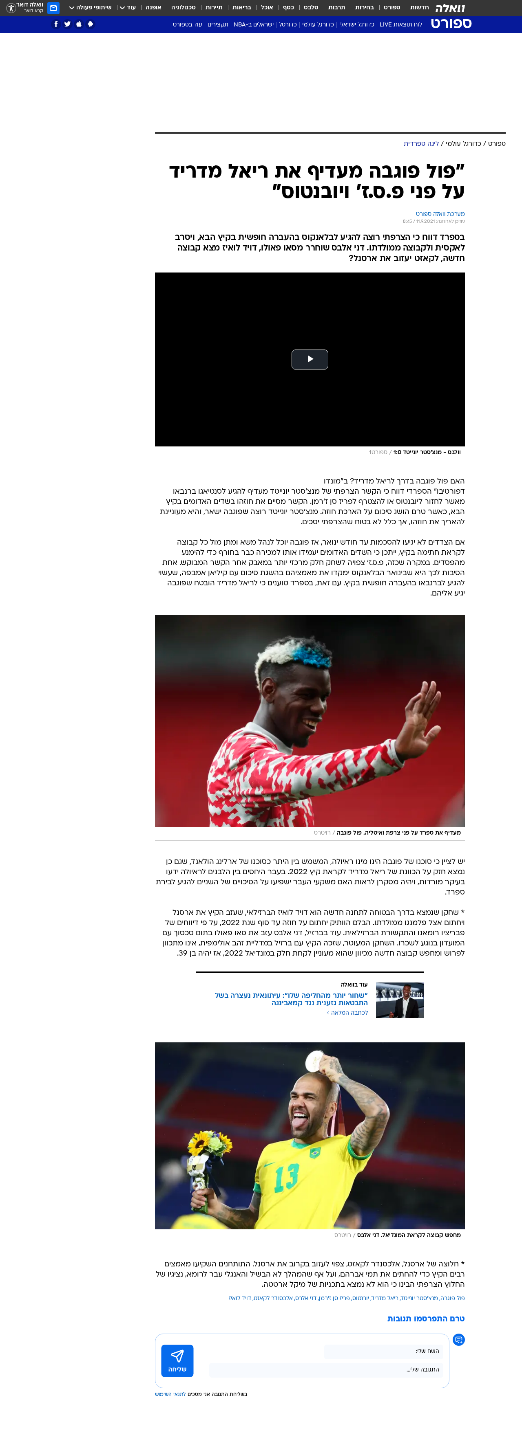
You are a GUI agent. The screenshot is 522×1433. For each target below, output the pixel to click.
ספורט (392, 8)
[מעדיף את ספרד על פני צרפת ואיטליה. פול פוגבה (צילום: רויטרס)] (310, 728)
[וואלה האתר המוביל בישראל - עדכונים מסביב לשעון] (450, 8)
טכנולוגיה (183, 8)
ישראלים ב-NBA (254, 25)
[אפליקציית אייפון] (79, 24)
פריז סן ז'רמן (334, 1298)
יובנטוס (360, 1298)
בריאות (241, 8)
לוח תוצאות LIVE (401, 25)
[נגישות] (11, 8)
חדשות (419, 8)
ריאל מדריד (385, 1298)
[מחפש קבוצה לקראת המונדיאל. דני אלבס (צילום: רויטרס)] (310, 1142)
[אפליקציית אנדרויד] (90, 24)
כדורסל (288, 25)
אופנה (153, 8)
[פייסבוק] (56, 24)
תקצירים (218, 25)
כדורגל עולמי (318, 25)
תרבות (336, 8)
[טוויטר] (67, 24)
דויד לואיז (240, 1298)
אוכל (267, 8)
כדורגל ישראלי (356, 25)
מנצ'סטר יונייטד (419, 1298)
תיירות (214, 8)
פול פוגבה (452, 1298)
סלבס (311, 8)
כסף (288, 8)
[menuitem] (414, 8)
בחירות (364, 8)
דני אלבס (305, 1298)
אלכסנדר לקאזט (273, 1298)
